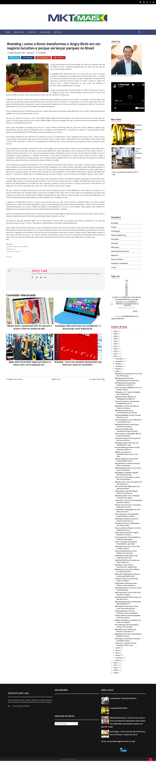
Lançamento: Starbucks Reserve (138, 153)
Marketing (115, 247)
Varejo (113, 267)
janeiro (118, 660)
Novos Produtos (117, 259)
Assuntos (31, 32)
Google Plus (44, 57)
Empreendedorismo (118, 235)
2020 (116, 339)
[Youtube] (144, 2)
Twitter (15, 57)
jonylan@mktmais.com (129, 316)
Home (8, 32)
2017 (116, 346)
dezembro (119, 359)
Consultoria (18, 32)
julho (117, 371)
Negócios (114, 255)
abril (117, 653)
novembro (119, 361)
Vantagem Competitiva (119, 263)
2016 (116, 349)
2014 (116, 354)
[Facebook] (150, 2)
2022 (116, 336)
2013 (116, 356)
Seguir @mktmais (117, 319)
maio (117, 650)
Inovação (114, 243)
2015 (116, 351)
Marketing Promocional (120, 251)
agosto (118, 369)
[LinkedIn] (153, 2)
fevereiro (119, 658)
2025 (116, 331)
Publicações (45, 32)
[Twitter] (147, 2)
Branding (114, 223)
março (118, 655)
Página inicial (55, 379)
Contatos (57, 32)
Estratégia (115, 239)
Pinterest (59, 57)
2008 (116, 673)
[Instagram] (140, 2)
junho (117, 648)
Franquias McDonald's (119, 708)
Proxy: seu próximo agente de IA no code (118, 741)
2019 (116, 341)
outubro (118, 364)
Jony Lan (39, 270)
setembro (119, 366)
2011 (116, 665)
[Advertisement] (124, 196)
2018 (116, 344)
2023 (116, 334)
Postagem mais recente (14, 379)
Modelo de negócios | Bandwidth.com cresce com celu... (126, 454)
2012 (116, 663)
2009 (116, 670)
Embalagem (115, 231)
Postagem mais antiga (97, 379)
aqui (11, 706)
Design (113, 227)
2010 (116, 668)
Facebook (28, 57)
